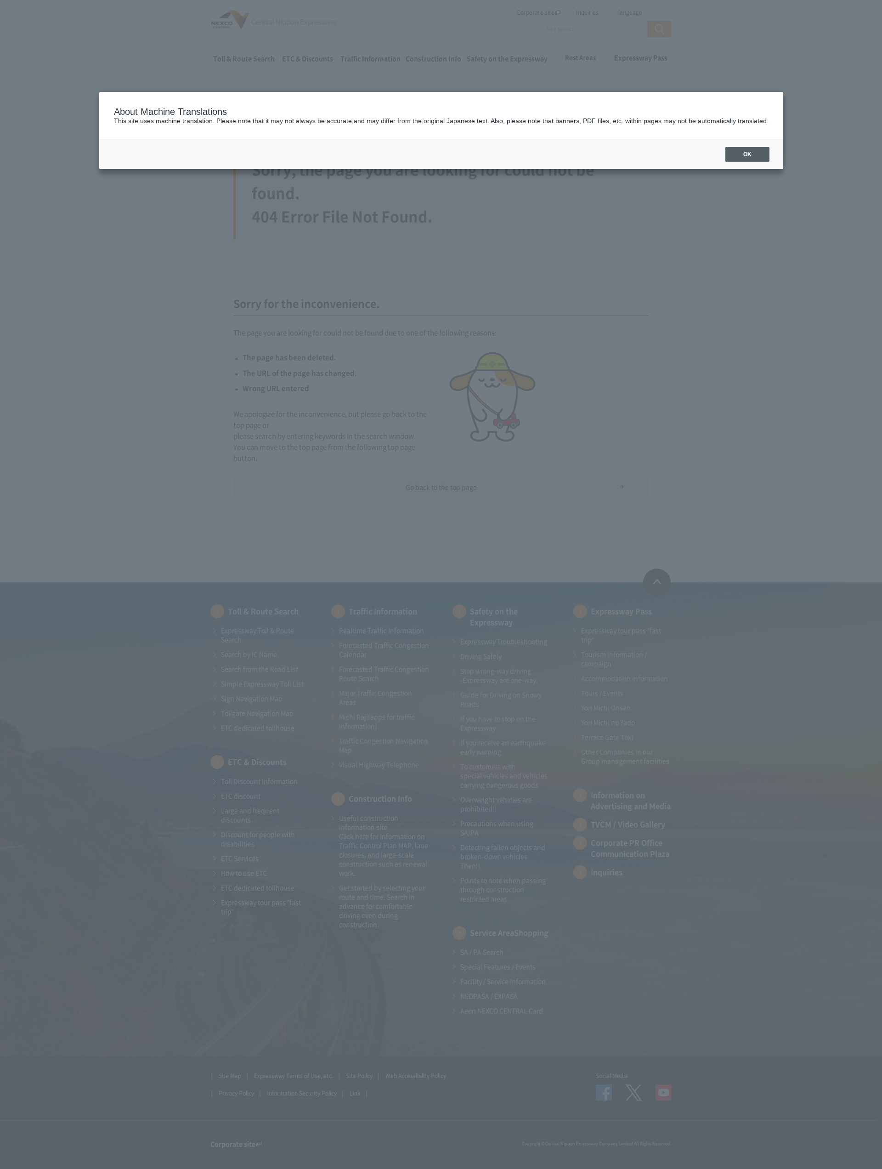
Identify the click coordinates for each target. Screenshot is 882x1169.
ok (747, 154)
